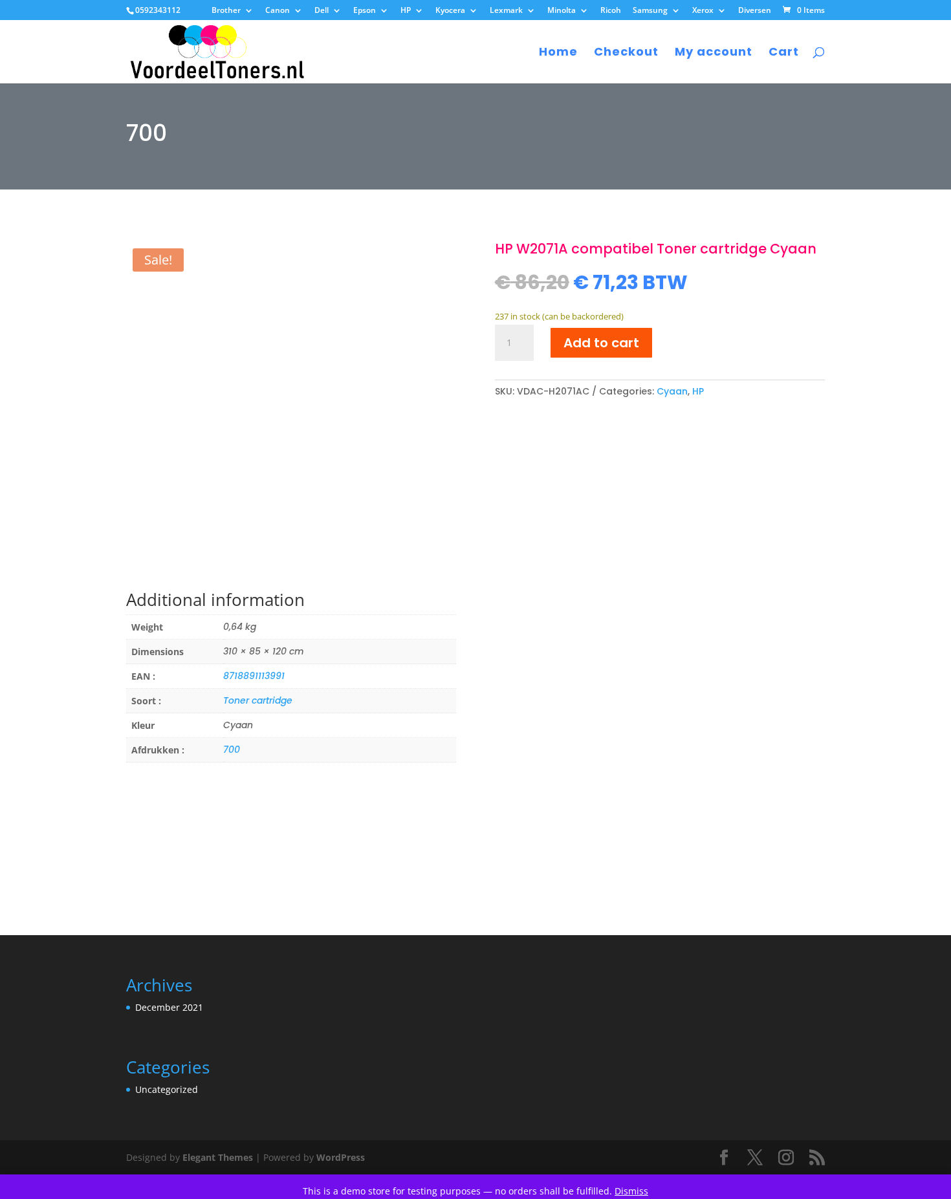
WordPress (340, 1157)
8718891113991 (254, 675)
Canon (277, 11)
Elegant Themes (217, 1157)
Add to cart (601, 343)
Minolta (561, 11)
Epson (364, 11)
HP (405, 11)
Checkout (626, 53)
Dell (321, 11)
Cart (784, 53)
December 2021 (169, 1007)
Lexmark (506, 11)
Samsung (650, 11)
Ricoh (610, 11)
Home (558, 53)
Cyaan (672, 391)
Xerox (703, 11)
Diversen (754, 11)
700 (231, 749)
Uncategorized (166, 1089)
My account (713, 53)
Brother (226, 11)
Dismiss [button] (631, 1191)
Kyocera (450, 11)
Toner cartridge (257, 700)
